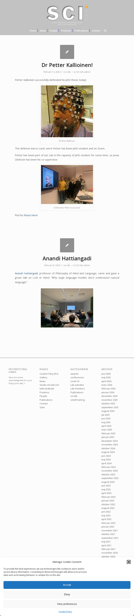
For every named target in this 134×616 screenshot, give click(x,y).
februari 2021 (108, 549)
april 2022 (106, 519)
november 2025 (109, 399)
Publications (46, 399)
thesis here (30, 215)
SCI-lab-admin (83, 71)
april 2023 (106, 493)
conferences (77, 377)
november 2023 (109, 470)
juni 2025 (106, 418)
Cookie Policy (65, 611)
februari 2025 (108, 433)
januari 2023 (107, 500)
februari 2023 (108, 496)
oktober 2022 (108, 504)
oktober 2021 (108, 534)
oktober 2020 (108, 556)
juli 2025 (105, 414)
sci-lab (67, 71)
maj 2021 (106, 541)
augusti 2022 (108, 508)
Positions (44, 392)
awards (74, 373)
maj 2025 (106, 422)
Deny (67, 594)
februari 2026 (108, 388)
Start (42, 407)
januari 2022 (107, 526)
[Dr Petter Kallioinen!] (67, 52)
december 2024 (109, 440)
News (43, 381)
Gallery (43, 377)
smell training (77, 399)
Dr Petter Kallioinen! (67, 65)
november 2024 (109, 444)
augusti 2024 (108, 452)
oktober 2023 (108, 474)
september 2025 (109, 407)
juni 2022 (106, 511)
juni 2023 (106, 485)
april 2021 (106, 545)
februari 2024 (108, 467)
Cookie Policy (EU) (49, 373)
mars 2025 (106, 429)
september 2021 (109, 537)
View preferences (67, 603)
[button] (129, 562)
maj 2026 (106, 377)
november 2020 (109, 552)
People (43, 396)
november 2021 (109, 530)
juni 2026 (106, 373)
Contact (44, 403)
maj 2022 (106, 515)
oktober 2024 (108, 448)
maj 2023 (106, 489)
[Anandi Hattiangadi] (67, 245)
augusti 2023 (108, 481)
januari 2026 (107, 392)
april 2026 (106, 381)
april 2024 (106, 463)
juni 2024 (106, 455)
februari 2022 (108, 523)
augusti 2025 (108, 411)
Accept (67, 584)
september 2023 (109, 478)
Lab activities (77, 384)
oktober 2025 (108, 403)
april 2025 (106, 425)
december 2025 (109, 396)
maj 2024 (106, 459)
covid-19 (74, 381)
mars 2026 (106, 384)
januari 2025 (107, 437)
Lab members (77, 388)
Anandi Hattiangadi (67, 258)
